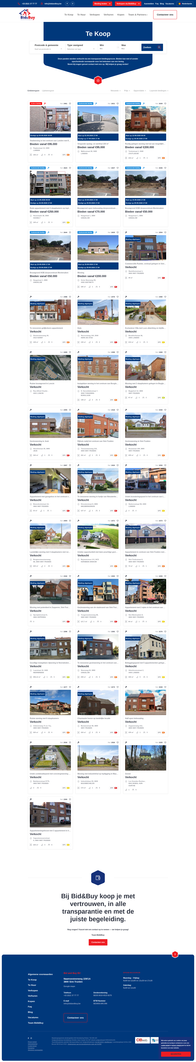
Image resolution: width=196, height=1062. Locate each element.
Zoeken (147, 47)
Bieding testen (100, 4)
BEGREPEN (176, 1054)
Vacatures (169, 4)
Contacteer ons (165, 14)
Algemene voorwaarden (40, 974)
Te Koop (68, 14)
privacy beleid (176, 1045)
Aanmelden (149, 4)
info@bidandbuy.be (53, 4)
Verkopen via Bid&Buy (127, 4)
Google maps (69, 986)
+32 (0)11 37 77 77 (29, 4)
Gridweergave (33, 91)
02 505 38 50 (100, 1042)
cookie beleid (165, 1045)
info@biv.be (108, 1042)
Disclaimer (31, 1048)
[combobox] (48, 49)
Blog (162, 4)
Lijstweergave (48, 91)
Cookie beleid (32, 1046)
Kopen (120, 14)
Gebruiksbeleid (32, 1044)
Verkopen (95, 14)
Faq (157, 4)
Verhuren (108, 14)
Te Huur (81, 14)
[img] (70, 103)
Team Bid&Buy (35, 1023)
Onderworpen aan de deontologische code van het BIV (85, 1044)
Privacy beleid (32, 1042)
